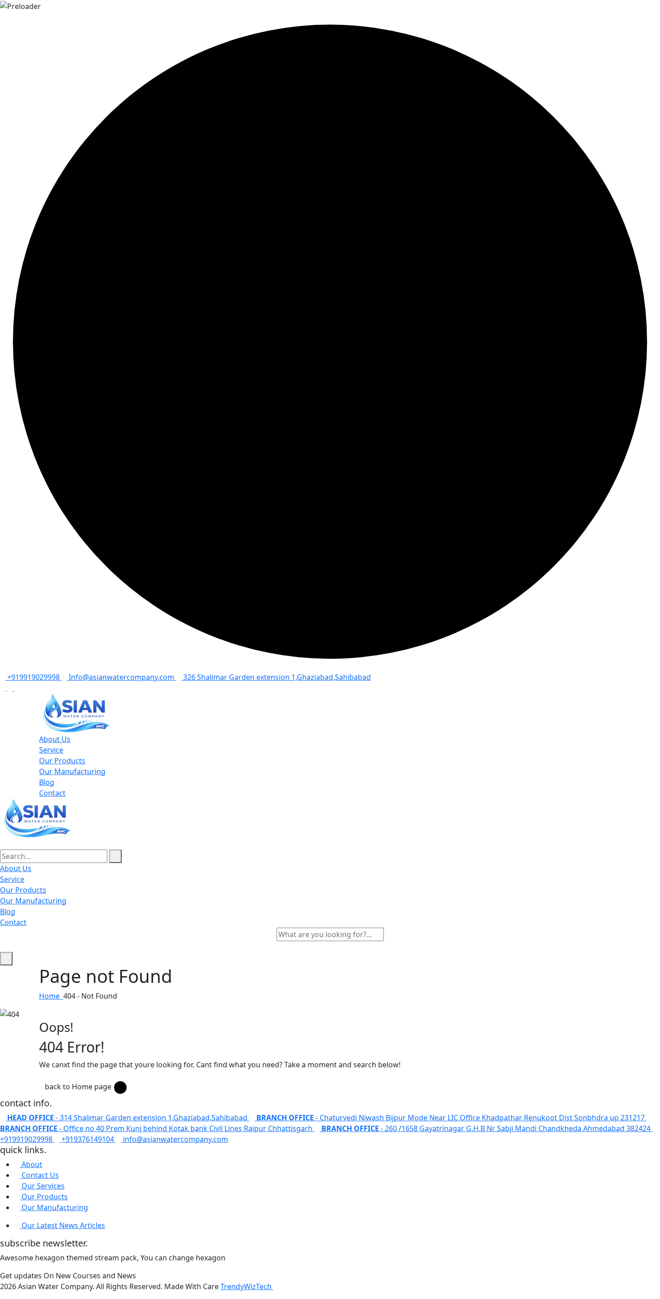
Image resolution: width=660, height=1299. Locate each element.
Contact (52, 793)
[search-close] (6, 958)
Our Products (62, 761)
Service (51, 750)
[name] (330, 713)
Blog (46, 782)
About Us (54, 739)
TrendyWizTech (246, 1286)
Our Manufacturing (72, 771)
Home (51, 996)
